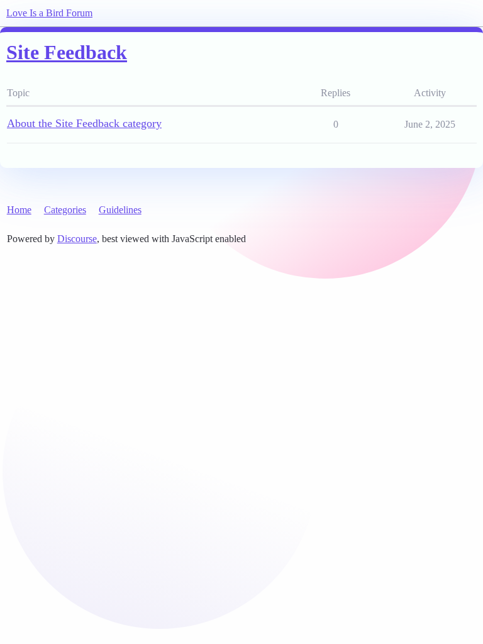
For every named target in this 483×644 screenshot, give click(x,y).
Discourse (77, 238)
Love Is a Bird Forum (49, 13)
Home (19, 209)
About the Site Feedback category (84, 123)
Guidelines (120, 209)
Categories (65, 209)
